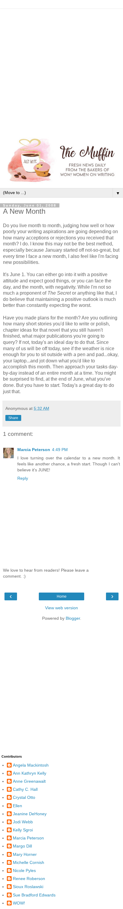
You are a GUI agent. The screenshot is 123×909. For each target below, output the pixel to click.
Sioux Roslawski (28, 886)
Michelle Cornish (28, 862)
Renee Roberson (29, 878)
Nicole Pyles (24, 870)
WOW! (19, 903)
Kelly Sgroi (23, 830)
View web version (61, 607)
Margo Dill (22, 846)
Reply (22, 478)
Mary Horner (25, 854)
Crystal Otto (24, 797)
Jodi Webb (23, 821)
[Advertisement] (61, 70)
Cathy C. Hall (25, 789)
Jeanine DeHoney (30, 813)
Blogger (73, 618)
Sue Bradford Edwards (34, 895)
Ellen (17, 805)
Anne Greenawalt (29, 781)
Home (62, 596)
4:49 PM (60, 449)
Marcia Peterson (33, 449)
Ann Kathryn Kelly (29, 773)
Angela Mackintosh (31, 765)
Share (13, 418)
